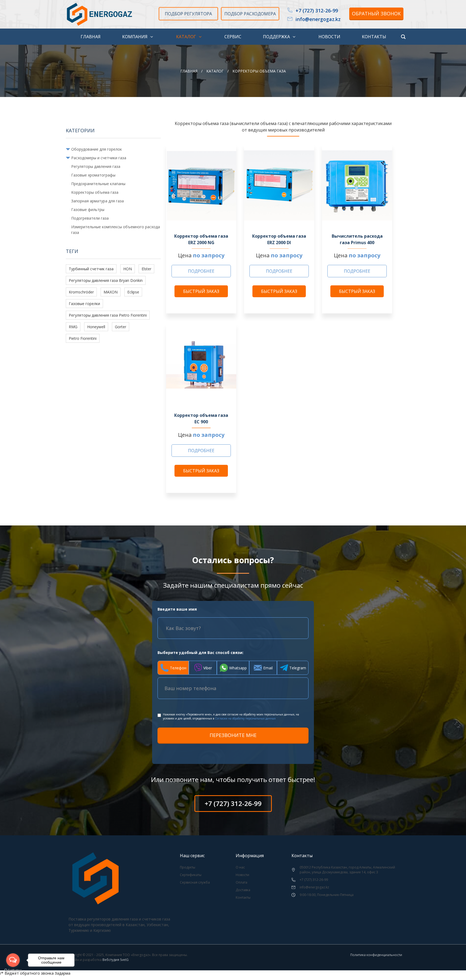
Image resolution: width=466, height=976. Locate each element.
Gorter (120, 326)
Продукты (187, 867)
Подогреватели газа (90, 218)
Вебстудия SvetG (115, 959)
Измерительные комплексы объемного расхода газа (115, 229)
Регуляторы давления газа (95, 166)
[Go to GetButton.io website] (13, 970)
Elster (146, 268)
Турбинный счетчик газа (91, 268)
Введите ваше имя (177, 609)
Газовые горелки (84, 303)
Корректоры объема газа (94, 192)
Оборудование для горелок (96, 149)
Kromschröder (81, 292)
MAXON (111, 292)
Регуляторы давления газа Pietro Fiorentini (108, 315)
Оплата (241, 882)
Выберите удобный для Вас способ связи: (200, 652)
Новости (242, 875)
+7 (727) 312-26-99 (317, 11)
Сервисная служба (195, 882)
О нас (240, 867)
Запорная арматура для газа (97, 200)
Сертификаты (190, 875)
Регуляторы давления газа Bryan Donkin (106, 280)
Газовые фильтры (87, 209)
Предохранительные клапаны (98, 183)
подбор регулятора (188, 14)
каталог (215, 71)
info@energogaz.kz (318, 19)
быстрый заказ (201, 291)
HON (127, 268)
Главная (188, 71)
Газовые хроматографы (93, 175)
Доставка (243, 890)
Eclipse (133, 292)
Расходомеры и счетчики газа (98, 157)
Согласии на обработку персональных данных (245, 718)
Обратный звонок (376, 13)
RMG (73, 326)
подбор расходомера (250, 14)
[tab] (173, 668)
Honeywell (96, 326)
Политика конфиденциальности (376, 955)
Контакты (243, 897)
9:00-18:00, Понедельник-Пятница (327, 894)
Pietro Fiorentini (83, 338)
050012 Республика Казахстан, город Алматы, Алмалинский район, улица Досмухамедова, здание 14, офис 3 (347, 869)
